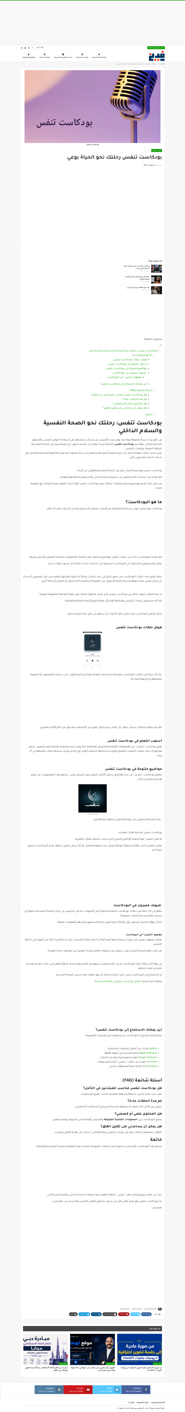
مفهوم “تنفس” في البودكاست (124, 377)
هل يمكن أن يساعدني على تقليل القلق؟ (125, 408)
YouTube (152, 1062)
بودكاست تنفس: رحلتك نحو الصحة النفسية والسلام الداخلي (123, 351)
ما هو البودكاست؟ (142, 355)
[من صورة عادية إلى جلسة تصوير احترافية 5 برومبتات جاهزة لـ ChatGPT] (139, 1349)
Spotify (153, 1048)
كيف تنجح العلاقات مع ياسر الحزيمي (138, 287)
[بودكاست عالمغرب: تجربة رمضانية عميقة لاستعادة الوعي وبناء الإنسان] (156, 269)
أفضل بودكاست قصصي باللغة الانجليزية (118, 981)
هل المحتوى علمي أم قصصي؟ (130, 403)
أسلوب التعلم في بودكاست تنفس (127, 364)
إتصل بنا (131, 1402)
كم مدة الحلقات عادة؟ (134, 399)
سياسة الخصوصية (143, 1402)
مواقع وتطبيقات (28, 57)
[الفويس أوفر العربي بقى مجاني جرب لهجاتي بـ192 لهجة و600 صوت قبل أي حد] (92, 1349)
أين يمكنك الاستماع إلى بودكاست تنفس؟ (123, 384)
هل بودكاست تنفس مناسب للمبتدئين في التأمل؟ (119, 395)
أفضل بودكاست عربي (150, 1309)
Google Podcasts (147, 1057)
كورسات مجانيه (82, 57)
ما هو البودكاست (124, 1309)
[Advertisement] (92, 23)
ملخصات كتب (44, 57)
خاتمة (148, 415)
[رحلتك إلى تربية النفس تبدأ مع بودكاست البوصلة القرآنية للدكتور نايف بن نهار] (156, 279)
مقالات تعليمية (156, 150)
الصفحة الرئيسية (99, 57)
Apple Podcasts (148, 1053)
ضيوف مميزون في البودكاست (130, 373)
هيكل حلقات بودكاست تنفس (130, 360)
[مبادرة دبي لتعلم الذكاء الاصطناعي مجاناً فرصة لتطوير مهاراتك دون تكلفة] (45, 1349)
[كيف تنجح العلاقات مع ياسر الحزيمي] (156, 290)
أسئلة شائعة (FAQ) (141, 390)
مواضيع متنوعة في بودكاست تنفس (126, 368)
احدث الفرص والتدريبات (63, 57)
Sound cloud (149, 1066)
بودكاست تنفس (136, 1309)
